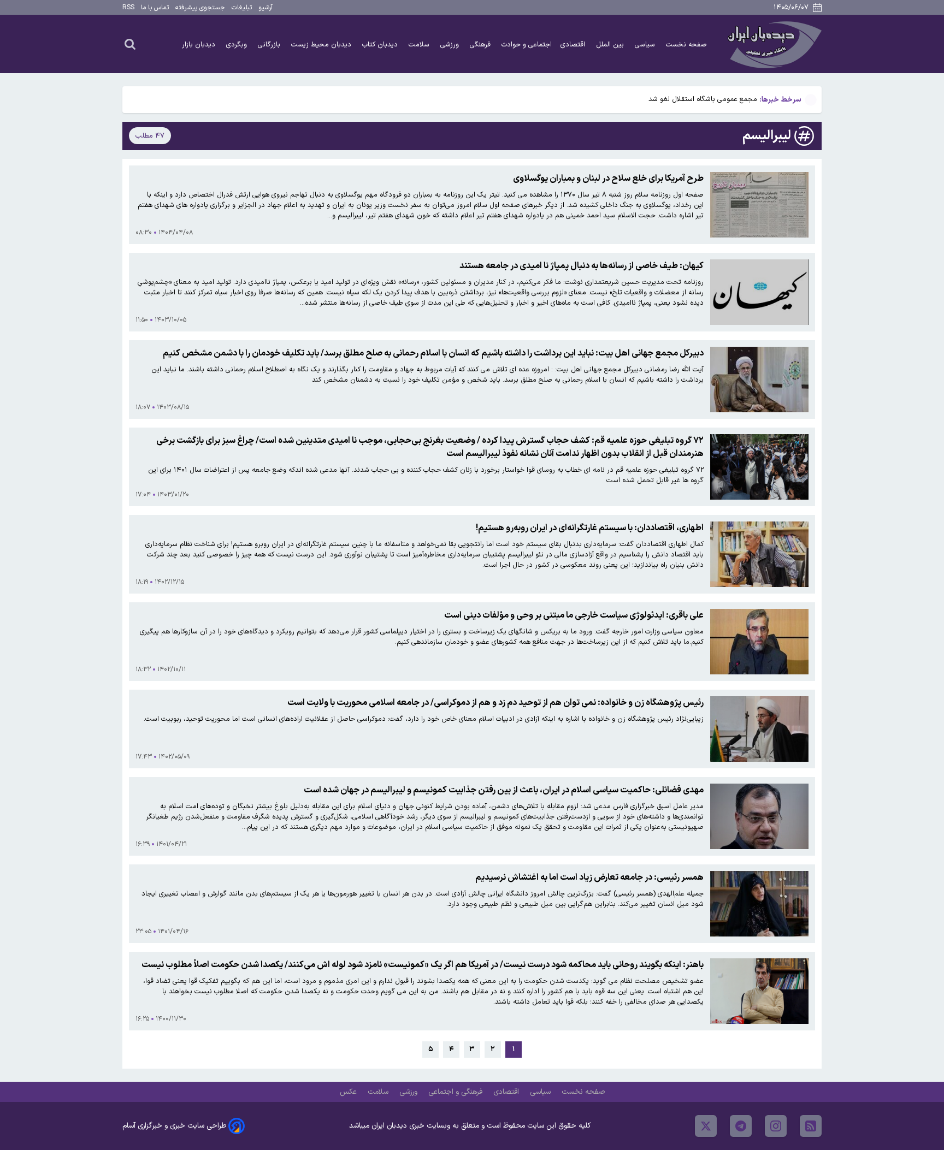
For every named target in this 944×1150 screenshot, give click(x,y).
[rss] (811, 1126)
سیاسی (646, 44)
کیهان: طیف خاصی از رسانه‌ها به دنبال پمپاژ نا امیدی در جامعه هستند (581, 265)
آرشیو (265, 8)
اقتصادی (573, 44)
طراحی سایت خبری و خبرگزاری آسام (174, 1125)
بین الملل (611, 44)
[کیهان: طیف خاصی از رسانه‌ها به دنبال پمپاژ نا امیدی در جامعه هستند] (759, 292)
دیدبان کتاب (381, 44)
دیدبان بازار (199, 44)
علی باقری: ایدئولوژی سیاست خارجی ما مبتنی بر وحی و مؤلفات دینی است (574, 615)
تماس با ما (155, 8)
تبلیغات (242, 8)
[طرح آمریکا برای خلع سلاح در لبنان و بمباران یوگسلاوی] (759, 205)
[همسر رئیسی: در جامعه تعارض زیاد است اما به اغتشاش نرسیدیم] (759, 903)
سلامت (420, 44)
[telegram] (741, 1126)
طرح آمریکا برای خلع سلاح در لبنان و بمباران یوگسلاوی (608, 178)
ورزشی (450, 44)
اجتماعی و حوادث (527, 44)
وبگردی (237, 44)
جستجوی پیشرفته (200, 8)
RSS (128, 8)
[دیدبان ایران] (773, 44)
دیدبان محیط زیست (322, 44)
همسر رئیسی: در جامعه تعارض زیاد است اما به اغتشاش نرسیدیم (589, 877)
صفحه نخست (686, 44)
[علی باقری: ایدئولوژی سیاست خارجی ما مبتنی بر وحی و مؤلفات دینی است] (759, 641)
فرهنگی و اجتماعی (456, 1092)
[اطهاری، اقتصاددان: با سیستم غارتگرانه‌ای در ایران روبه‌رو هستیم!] (759, 554)
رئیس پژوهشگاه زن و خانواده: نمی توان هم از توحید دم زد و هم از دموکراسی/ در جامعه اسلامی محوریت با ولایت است (495, 702)
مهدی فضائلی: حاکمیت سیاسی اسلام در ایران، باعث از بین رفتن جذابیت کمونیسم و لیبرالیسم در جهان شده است (504, 790)
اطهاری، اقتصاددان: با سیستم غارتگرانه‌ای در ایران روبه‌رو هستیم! (590, 528)
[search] (130, 43)
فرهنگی (481, 44)
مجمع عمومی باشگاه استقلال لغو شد (702, 99)
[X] (706, 1126)
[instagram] (776, 1126)
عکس (349, 1092)
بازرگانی (270, 44)
